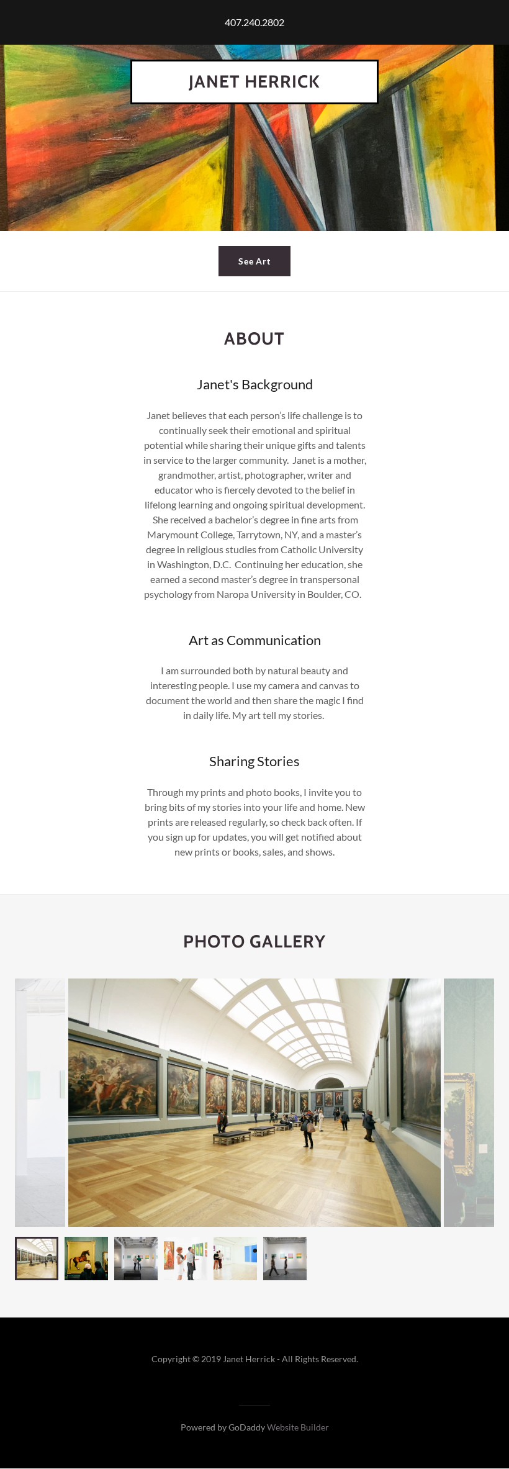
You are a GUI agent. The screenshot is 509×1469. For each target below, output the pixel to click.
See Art (254, 261)
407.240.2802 (254, 22)
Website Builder (298, 1427)
